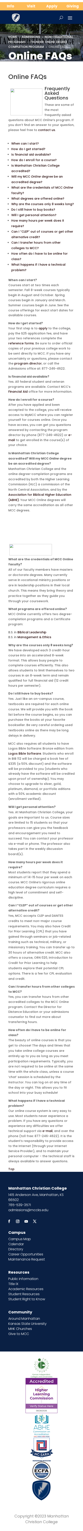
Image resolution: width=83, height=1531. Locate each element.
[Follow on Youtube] (26, 1221)
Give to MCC (18, 1333)
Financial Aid (18, 391)
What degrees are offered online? (37, 198)
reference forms (21, 343)
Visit (31, 6)
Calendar (16, 1244)
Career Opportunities (25, 1254)
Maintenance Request (26, 1259)
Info (10, 6)
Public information (23, 1278)
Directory (15, 1249)
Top (11, 1169)
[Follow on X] (34, 1221)
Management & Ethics (34, 637)
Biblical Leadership (31, 632)
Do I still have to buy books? (33, 209)
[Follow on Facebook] (9, 1221)
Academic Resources (25, 1289)
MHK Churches (20, 1328)
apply (43, 328)
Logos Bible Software (24, 753)
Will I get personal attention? (33, 215)
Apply (51, 6)
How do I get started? (28, 149)
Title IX (13, 1283)
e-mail (47, 1131)
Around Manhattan (24, 1318)
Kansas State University (27, 1323)
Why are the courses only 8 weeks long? (42, 204)
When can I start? (25, 143)
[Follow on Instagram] (17, 1221)
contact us (46, 130)
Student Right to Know (26, 1299)
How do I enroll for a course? (34, 160)
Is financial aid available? (31, 154)
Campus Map (19, 1239)
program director (28, 363)
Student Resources (24, 1294)
